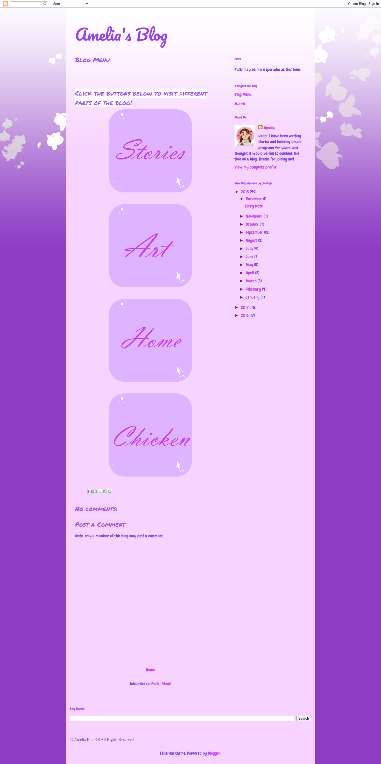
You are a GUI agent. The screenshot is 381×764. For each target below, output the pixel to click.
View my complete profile (256, 167)
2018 (245, 192)
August (252, 240)
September (255, 232)
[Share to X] (99, 491)
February (254, 289)
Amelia (269, 128)
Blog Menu (243, 94)
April (250, 273)
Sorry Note (254, 206)
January (253, 297)
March (252, 281)
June (250, 256)
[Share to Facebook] (104, 491)
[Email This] (90, 491)
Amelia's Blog (121, 34)
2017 (245, 307)
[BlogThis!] (94, 491)
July (250, 248)
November (255, 216)
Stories (240, 103)
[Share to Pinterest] (109, 491)
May (250, 264)
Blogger (214, 753)
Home (150, 670)
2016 (245, 315)
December (254, 199)
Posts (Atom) (161, 683)
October (253, 224)
